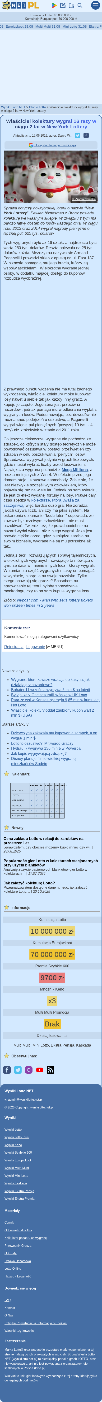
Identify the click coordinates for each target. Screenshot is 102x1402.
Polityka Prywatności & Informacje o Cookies (36, 1323)
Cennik (9, 1222)
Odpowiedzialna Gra (18, 1230)
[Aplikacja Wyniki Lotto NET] (53, 7)
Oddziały (11, 1253)
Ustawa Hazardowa (18, 1261)
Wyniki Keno (13, 1145)
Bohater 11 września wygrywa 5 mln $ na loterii (50, 690)
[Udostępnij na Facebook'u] (85, 135)
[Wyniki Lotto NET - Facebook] (7, 1070)
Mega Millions (75, 469)
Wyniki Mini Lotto (16, 1175)
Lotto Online (13, 1268)
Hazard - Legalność (18, 1276)
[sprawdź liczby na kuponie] (61, 7)
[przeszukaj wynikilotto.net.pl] (79, 7)
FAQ (8, 1300)
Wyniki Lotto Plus (17, 1137)
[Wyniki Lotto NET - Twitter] (18, 1070)
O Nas (9, 1315)
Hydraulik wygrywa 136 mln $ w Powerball (47, 748)
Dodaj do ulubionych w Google (55, 145)
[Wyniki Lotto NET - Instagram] (29, 1070)
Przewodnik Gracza (18, 1245)
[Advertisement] (51, 66)
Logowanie (35, 647)
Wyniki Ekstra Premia (19, 1198)
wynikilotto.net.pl (41, 1107)
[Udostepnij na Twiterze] (76, 135)
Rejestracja (13, 647)
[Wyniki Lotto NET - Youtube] (40, 1070)
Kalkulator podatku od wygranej (26, 1238)
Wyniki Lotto (13, 1129)
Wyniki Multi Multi (17, 1168)
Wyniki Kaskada (16, 1183)
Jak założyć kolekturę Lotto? (29, 883)
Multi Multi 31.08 (41, 26)
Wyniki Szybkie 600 (18, 1152)
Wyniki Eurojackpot (18, 1160)
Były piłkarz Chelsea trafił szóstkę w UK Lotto (49, 695)
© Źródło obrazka (84, 199)
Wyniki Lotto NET (13, 107)
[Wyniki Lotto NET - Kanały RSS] (51, 1070)
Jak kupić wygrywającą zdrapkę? (39, 754)
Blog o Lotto (37, 107)
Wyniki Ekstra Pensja (19, 1191)
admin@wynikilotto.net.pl (25, 1099)
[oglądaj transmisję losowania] (70, 7)
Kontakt (10, 1308)
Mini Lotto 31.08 (68, 26)
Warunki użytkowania (19, 1331)
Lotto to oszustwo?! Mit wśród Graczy (42, 743)
